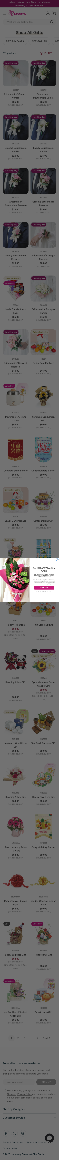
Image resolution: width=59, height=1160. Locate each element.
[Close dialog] (57, 559)
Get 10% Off (44, 588)
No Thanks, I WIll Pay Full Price (44, 592)
